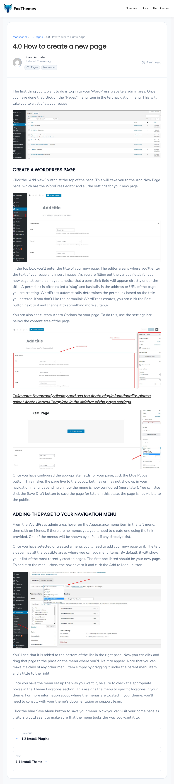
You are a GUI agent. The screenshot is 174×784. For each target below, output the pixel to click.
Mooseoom (20, 37)
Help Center (161, 8)
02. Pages (36, 37)
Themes (131, 8)
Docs (145, 8)
